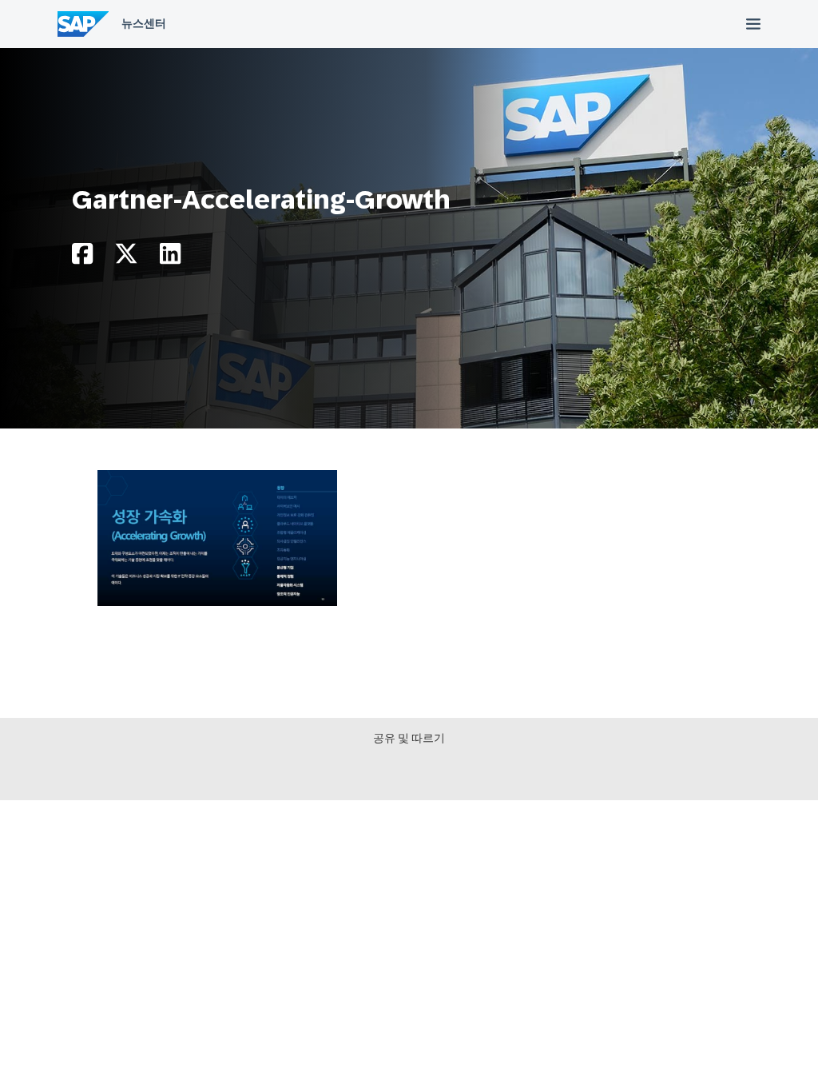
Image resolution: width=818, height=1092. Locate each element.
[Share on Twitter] (126, 258)
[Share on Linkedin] (170, 258)
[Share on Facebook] (82, 258)
